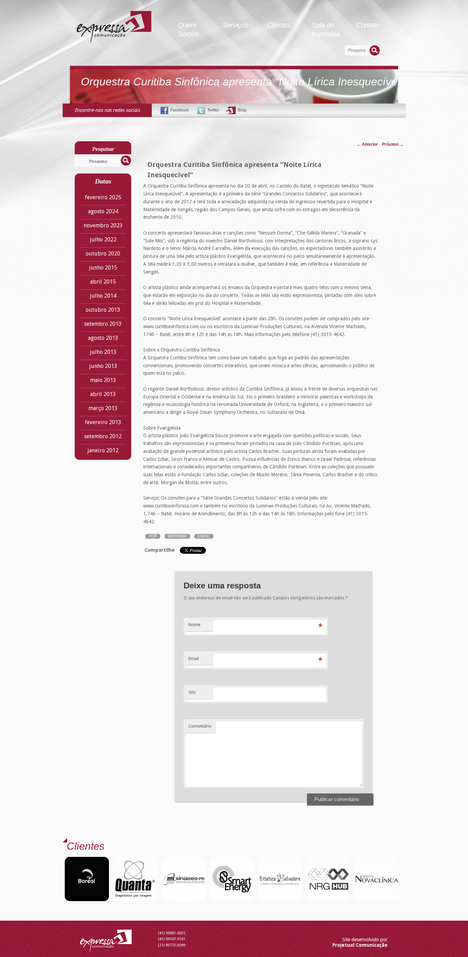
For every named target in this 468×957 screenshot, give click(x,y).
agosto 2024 (103, 211)
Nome (194, 624)
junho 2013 (103, 366)
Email (204, 536)
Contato (367, 25)
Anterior (367, 144)
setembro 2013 (103, 324)
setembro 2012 (103, 436)
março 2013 (103, 408)
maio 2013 (103, 380)
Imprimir (177, 536)
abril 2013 (103, 394)
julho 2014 (103, 295)
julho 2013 (103, 352)
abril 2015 (103, 281)
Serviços (235, 25)
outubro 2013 (103, 310)
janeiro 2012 (103, 450)
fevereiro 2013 (103, 422)
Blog (242, 110)
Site (192, 692)
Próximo (393, 144)
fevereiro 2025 (103, 197)
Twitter (213, 110)
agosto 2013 (103, 338)
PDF (153, 536)
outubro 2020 (103, 253)
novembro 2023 (103, 225)
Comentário (200, 726)
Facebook (179, 110)
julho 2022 (103, 239)
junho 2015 (103, 267)
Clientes (279, 25)
